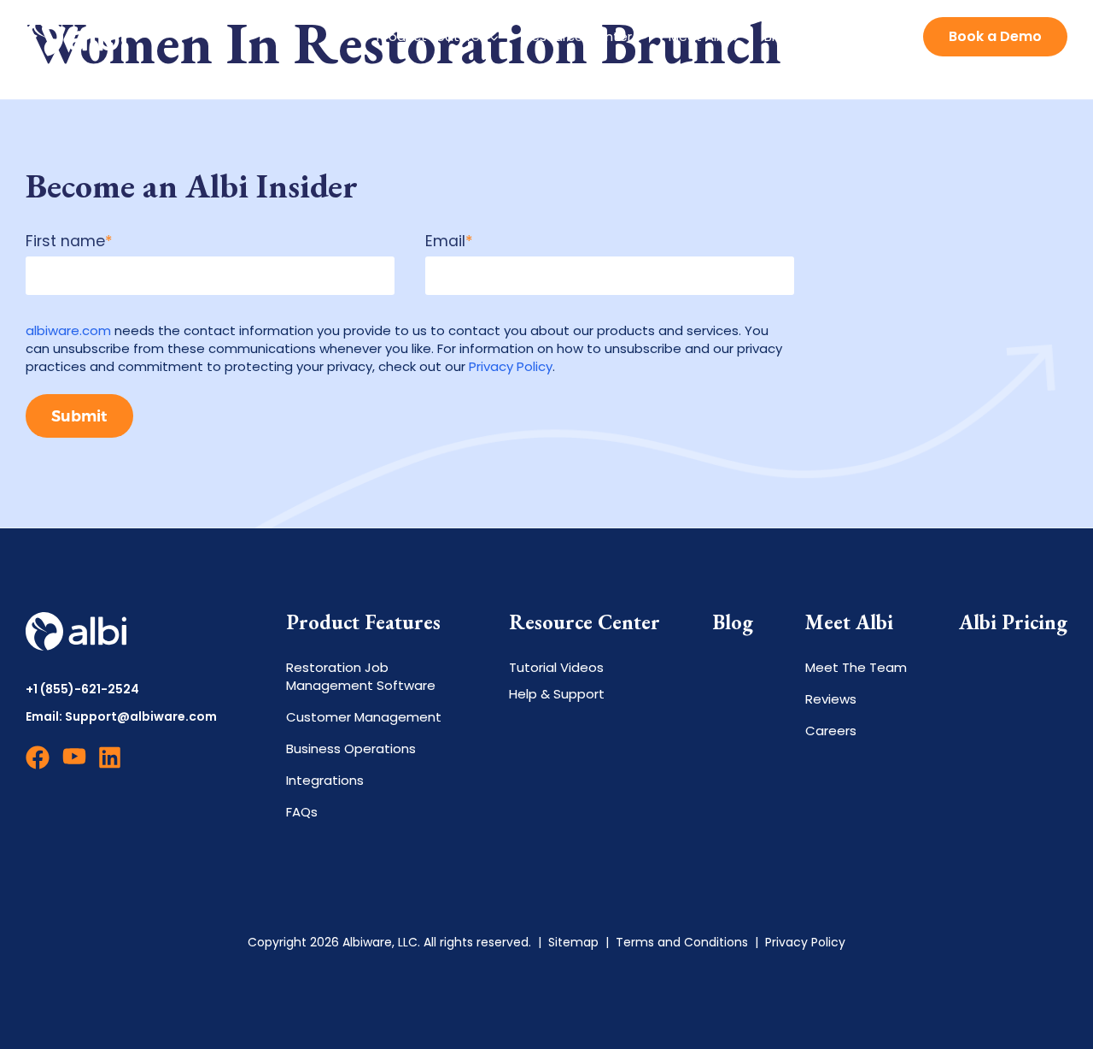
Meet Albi (698, 36)
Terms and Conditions (682, 942)
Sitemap (573, 942)
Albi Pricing (1013, 622)
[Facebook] (38, 764)
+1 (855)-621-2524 (82, 689)
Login (878, 35)
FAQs (302, 812)
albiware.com (68, 330)
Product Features (432, 36)
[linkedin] (111, 764)
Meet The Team (856, 667)
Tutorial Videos (556, 667)
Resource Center (577, 36)
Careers (830, 731)
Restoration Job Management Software (360, 676)
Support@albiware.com (141, 716)
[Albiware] (76, 37)
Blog (778, 36)
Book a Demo (995, 36)
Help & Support (557, 694)
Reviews (830, 699)
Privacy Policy (510, 366)
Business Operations (351, 748)
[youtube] (74, 764)
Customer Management (363, 717)
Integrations (325, 780)
